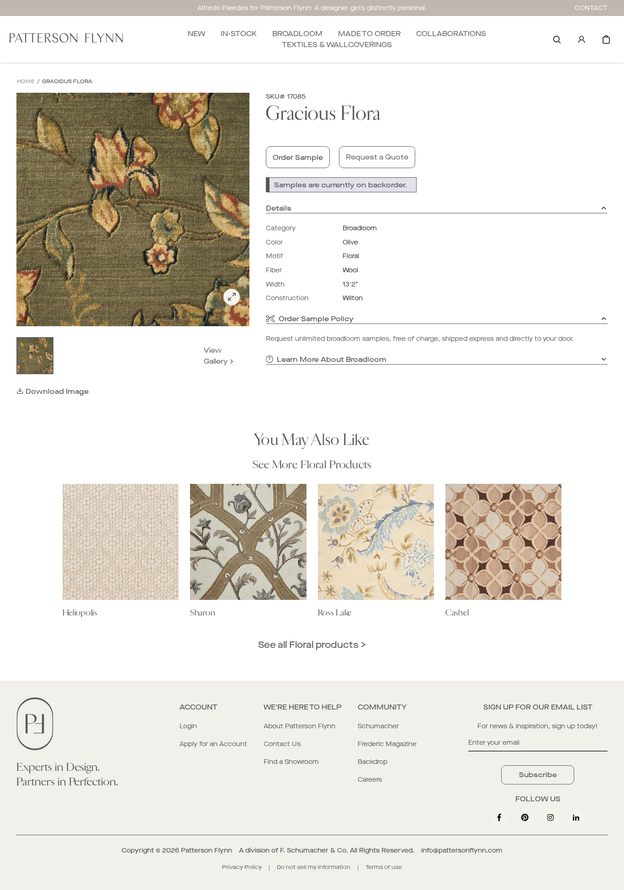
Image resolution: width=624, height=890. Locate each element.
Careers (370, 779)
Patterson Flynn (206, 850)
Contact (591, 8)
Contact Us (282, 744)
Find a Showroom (291, 762)
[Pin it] (525, 817)
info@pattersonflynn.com (461, 850)
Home (26, 81)
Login (188, 726)
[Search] (557, 39)
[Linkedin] (576, 817)
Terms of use (383, 867)
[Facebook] (499, 817)
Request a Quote (377, 157)
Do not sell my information (313, 867)
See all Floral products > (312, 645)
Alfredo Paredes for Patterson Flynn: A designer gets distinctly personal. (312, 8)
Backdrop (372, 762)
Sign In (581, 39)
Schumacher (378, 726)
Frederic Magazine (387, 744)
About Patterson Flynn (299, 726)
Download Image (57, 391)
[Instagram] (550, 817)
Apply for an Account (213, 744)
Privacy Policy (242, 867)
